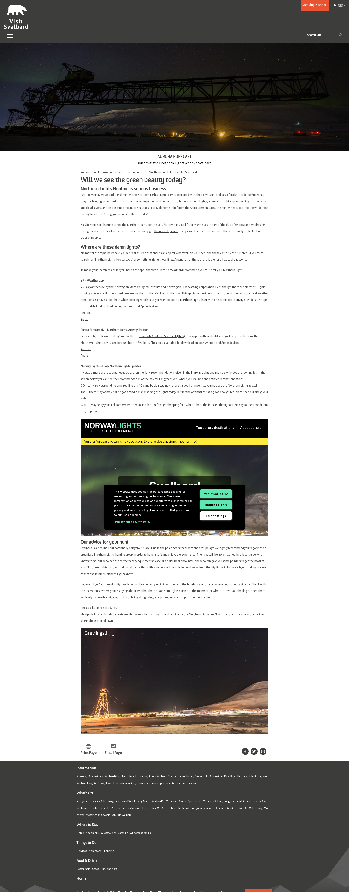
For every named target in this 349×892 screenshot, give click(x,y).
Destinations (95, 776)
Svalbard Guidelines (116, 776)
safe (159, 554)
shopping (173, 405)
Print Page (89, 753)
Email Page (113, 753)
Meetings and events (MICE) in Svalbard (109, 814)
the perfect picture (166, 231)
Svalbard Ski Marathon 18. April (169, 801)
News (101, 783)
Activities (82, 850)
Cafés (95, 868)
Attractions (95, 850)
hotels (191, 584)
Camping (123, 832)
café (156, 405)
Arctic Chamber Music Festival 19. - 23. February (235, 808)
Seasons (81, 776)
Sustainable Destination (209, 776)
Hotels (80, 832)
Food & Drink (87, 860)
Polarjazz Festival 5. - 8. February (95, 801)
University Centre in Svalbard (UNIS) (162, 336)
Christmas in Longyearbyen (192, 808)
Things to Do (86, 843)
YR (82, 287)
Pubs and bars (109, 868)
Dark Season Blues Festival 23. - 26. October (150, 808)
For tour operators (159, 783)
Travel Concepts (138, 776)
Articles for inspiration (184, 783)
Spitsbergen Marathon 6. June (205, 801)
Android (86, 312)
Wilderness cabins (140, 832)
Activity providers (138, 783)
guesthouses (207, 584)
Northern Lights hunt (193, 300)
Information (86, 768)
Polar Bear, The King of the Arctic (242, 776)
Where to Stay (88, 825)
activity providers (245, 300)
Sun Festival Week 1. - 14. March (132, 801)
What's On (85, 793)
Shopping (109, 850)
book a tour (157, 385)
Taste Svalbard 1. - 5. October (107, 808)
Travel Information (116, 783)
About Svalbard (158, 776)
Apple (84, 319)
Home (81, 878)
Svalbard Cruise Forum (180, 776)
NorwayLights (200, 372)
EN (334, 5)
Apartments (93, 832)
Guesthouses (108, 832)
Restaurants (84, 868)
